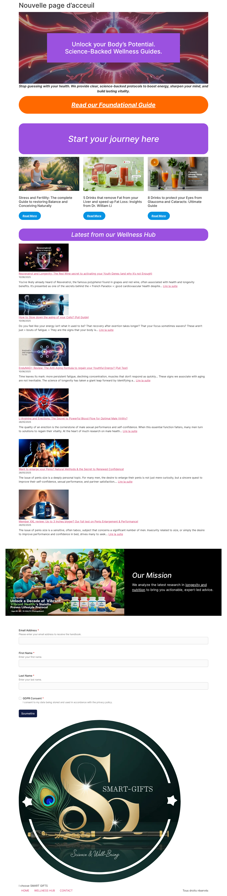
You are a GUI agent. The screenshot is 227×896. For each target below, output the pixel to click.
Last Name (26, 675)
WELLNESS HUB (44, 890)
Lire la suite (170, 286)
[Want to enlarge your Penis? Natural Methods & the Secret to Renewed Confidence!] (44, 453)
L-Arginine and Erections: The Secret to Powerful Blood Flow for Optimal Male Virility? (73, 418)
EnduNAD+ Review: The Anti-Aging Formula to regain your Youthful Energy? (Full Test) (73, 368)
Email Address (29, 630)
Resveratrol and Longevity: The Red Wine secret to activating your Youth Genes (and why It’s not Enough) (85, 273)
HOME (25, 890)
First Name (26, 653)
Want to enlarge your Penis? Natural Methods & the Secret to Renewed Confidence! (71, 469)
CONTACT (66, 890)
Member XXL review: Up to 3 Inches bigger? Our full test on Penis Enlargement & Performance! (78, 521)
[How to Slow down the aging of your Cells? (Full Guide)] (44, 304)
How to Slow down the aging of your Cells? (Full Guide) (54, 317)
